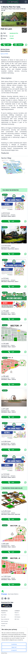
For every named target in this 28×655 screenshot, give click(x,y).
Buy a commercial (5, 619)
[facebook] (5, 598)
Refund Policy (4, 653)
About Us (17, 612)
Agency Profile (4, 53)
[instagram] (2, 598)
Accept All (14, 650)
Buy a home (3, 614)
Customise (14, 644)
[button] (25, 1)
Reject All (14, 647)
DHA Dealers (17, 617)
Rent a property (4, 621)
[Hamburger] (1, 2)
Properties (3, 612)
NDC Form (17, 619)
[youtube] (8, 598)
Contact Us (17, 614)
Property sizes (4, 623)
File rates (3, 625)
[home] (2, 591)
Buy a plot (3, 617)
